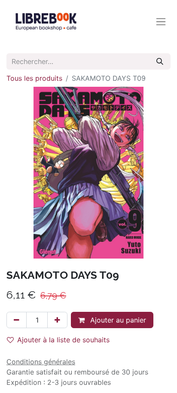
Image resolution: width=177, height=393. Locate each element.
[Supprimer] (16, 320)
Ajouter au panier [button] (117, 320)
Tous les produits (34, 78)
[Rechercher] (160, 61)
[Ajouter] (57, 320)
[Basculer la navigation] (161, 22)
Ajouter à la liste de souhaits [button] (63, 339)
